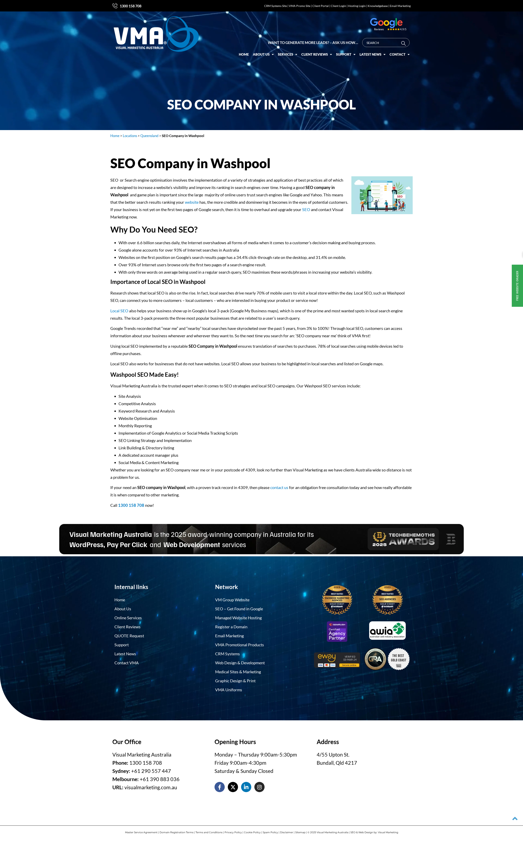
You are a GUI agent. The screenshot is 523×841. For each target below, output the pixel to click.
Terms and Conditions (209, 832)
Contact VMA (126, 662)
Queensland (149, 136)
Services (285, 54)
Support (343, 54)
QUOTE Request (129, 635)
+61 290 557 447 (151, 771)
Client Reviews (314, 54)
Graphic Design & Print (235, 680)
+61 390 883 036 (160, 779)
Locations (130, 136)
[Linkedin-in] (246, 787)
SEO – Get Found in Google (239, 608)
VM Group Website (232, 599)
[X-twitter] (233, 787)
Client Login (338, 6)
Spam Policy (270, 832)
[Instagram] (259, 787)
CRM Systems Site (275, 6)
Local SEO (119, 310)
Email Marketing (400, 6)
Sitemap (300, 832)
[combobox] (386, 42)
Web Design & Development (240, 662)
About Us (261, 54)
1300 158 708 (130, 6)
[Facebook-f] (220, 787)
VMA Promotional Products (239, 644)
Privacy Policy (233, 832)
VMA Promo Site (299, 6)
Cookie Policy (252, 832)
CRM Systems (227, 653)
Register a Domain (231, 626)
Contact (398, 54)
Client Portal (320, 6)
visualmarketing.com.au (150, 787)
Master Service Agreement (141, 832)
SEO (306, 209)
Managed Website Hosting (238, 617)
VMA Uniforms (228, 689)
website (192, 202)
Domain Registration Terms (176, 832)
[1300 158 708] (115, 5)
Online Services (128, 617)
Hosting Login (357, 6)
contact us (279, 487)
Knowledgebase (378, 6)
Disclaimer (286, 832)
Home (244, 54)
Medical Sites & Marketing (238, 671)
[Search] (404, 43)
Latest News (370, 54)
